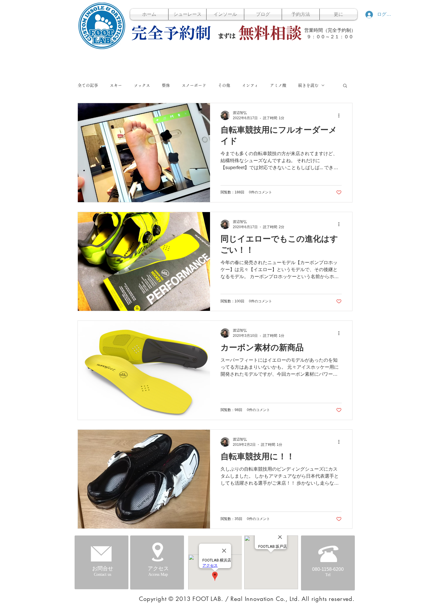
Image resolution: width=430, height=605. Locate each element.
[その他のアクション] (340, 115)
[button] (345, 86)
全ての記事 (88, 85)
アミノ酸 (278, 85)
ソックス (142, 85)
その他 (224, 85)
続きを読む (308, 85)
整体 (166, 85)
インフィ (250, 85)
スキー (116, 85)
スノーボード (194, 85)
